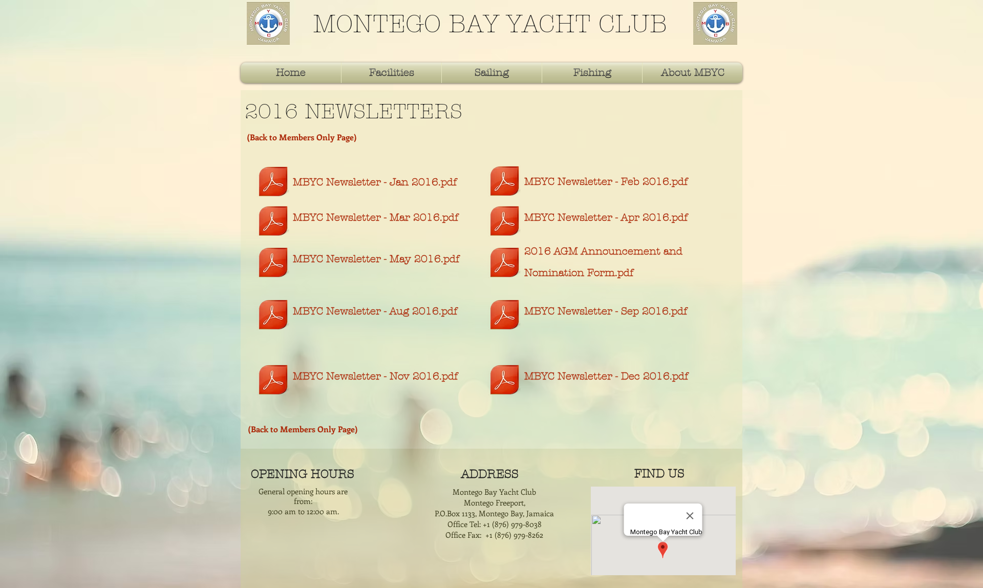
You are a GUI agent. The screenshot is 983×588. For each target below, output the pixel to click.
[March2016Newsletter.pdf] (273, 222)
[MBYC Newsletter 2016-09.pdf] (504, 315)
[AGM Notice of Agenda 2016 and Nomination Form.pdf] (504, 263)
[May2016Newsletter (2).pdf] (273, 263)
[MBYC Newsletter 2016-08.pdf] (273, 315)
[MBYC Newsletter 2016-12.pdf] (504, 380)
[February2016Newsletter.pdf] (504, 182)
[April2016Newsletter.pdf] (504, 222)
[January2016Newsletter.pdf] (273, 182)
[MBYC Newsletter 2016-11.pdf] (273, 380)
